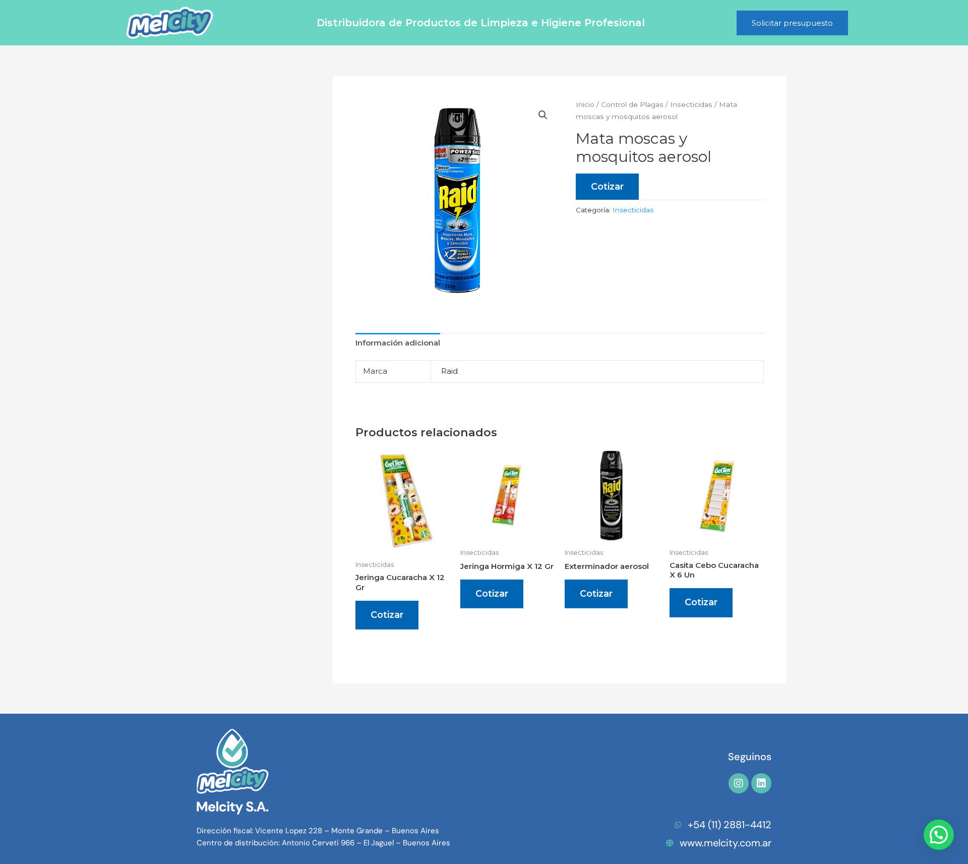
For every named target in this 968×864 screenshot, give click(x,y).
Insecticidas (691, 104)
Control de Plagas (632, 104)
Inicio (585, 104)
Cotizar (607, 186)
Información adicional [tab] (397, 343)
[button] (543, 115)
